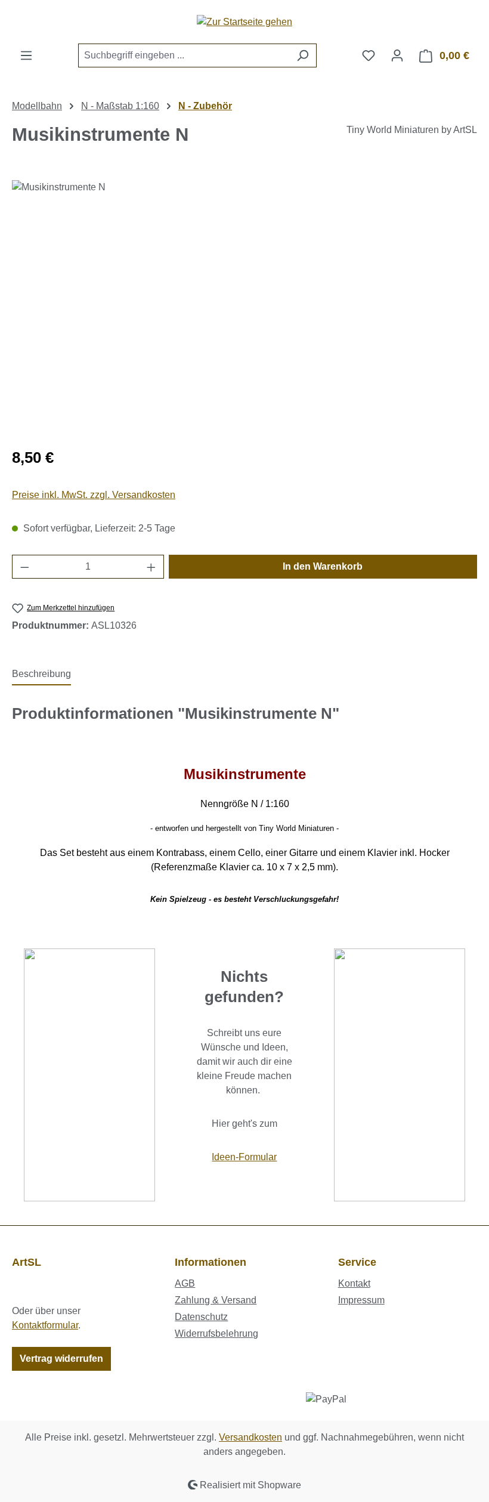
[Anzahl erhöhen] (151, 567)
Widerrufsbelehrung (216, 1333)
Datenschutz (201, 1317)
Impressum (361, 1300)
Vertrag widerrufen (61, 1358)
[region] (244, 308)
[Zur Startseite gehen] (244, 21)
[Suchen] (303, 55)
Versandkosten (250, 1437)
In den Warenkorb (323, 566)
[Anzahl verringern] (24, 567)
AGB (185, 1283)
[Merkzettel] (368, 55)
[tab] (41, 674)
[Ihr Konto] (397, 55)
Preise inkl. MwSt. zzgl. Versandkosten (93, 495)
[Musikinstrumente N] (244, 308)
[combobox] (183, 55)
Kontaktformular (45, 1325)
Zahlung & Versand (215, 1300)
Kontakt (354, 1283)
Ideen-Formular (244, 1157)
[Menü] (26, 55)
